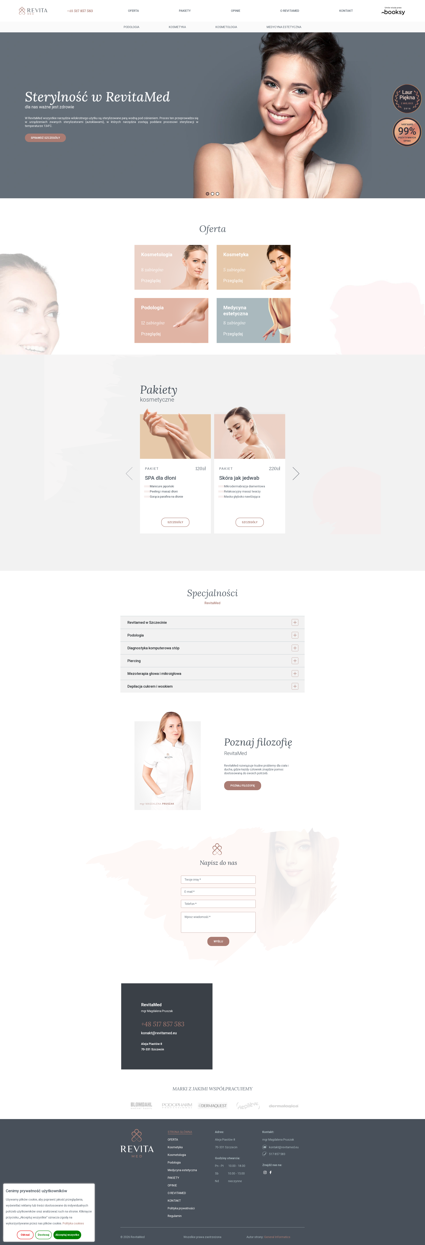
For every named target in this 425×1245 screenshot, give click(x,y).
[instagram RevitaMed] (265, 1172)
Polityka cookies (73, 1223)
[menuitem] (133, 11)
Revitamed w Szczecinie (147, 622)
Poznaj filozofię (242, 785)
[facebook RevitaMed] (270, 1172)
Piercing (134, 661)
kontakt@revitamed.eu (284, 1147)
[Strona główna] (31, 11)
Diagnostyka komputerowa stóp (153, 648)
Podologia (135, 635)
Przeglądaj (151, 280)
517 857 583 (277, 1154)
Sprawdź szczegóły (45, 137)
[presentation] (129, 473)
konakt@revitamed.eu (159, 1033)
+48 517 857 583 (162, 1024)
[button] (207, 193)
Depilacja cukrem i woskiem (150, 686)
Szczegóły (175, 522)
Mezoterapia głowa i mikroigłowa (154, 674)
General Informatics (277, 1237)
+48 (80, 10)
